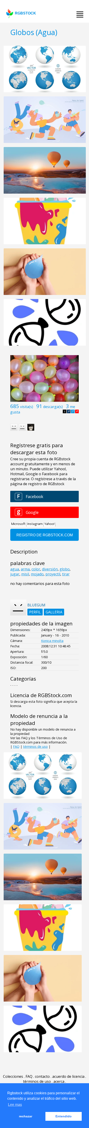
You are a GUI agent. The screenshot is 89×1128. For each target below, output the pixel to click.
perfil (35, 612)
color (35, 569)
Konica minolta (52, 641)
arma (25, 569)
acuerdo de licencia (68, 1076)
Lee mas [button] (15, 1105)
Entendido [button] (63, 1116)
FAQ (16, 746)
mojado (37, 574)
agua (14, 569)
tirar (66, 574)
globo (65, 569)
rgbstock (25, 13)
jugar (14, 574)
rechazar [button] (25, 1116)
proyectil (52, 574)
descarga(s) (53, 406)
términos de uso (35, 746)
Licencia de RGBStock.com (41, 695)
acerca (58, 1081)
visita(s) (26, 406)
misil (25, 574)
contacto (42, 1076)
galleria (54, 612)
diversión (50, 569)
